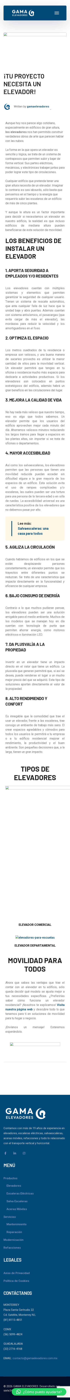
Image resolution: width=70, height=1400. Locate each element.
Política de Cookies (16, 1281)
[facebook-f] (5, 1153)
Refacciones (12, 1247)
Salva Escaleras (17, 1201)
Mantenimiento (17, 1224)
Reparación (14, 1232)
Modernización (14, 1240)
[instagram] (24, 1153)
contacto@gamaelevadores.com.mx (35, 1358)
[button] (39, 1392)
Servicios (10, 1217)
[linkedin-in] (15, 1153)
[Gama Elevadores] (23, 12)
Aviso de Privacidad (17, 1273)
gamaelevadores (38, 106)
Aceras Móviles (17, 1209)
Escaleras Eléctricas (20, 1193)
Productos (10, 1178)
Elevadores (14, 1185)
